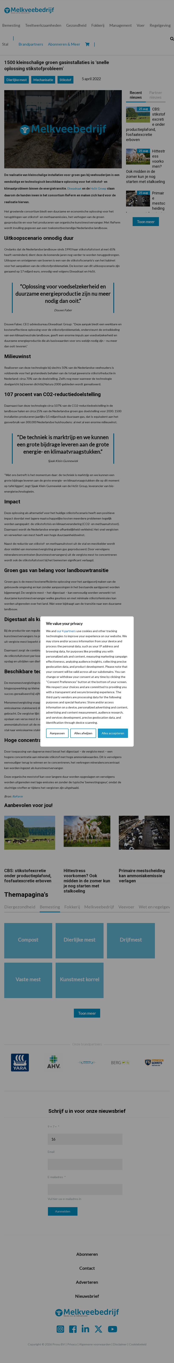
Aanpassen (57, 733)
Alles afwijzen (83, 733)
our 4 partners (66, 631)
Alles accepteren (113, 733)
